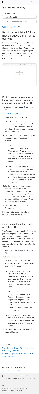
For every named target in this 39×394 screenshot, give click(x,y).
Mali (3, 385)
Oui (8, 370)
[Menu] (36, 2)
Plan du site (19, 390)
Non (19, 370)
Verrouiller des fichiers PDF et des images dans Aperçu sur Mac (18, 349)
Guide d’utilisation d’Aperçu (14, 7)
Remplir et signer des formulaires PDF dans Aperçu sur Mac (18, 355)
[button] (31, 2)
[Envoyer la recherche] (5, 22)
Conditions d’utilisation (8, 390)
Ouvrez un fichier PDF (13, 114)
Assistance (9, 376)
